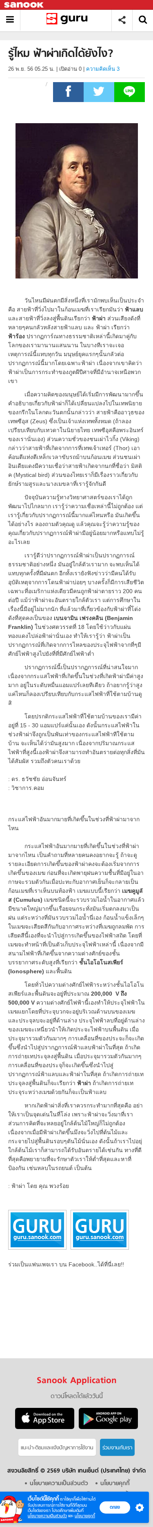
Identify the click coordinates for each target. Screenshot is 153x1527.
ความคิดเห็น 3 (103, 69)
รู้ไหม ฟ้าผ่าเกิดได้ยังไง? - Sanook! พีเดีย (69, 20)
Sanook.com (24, 5)
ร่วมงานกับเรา (117, 1448)
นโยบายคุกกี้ (85, 1516)
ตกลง (115, 1507)
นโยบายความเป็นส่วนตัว (47, 1516)
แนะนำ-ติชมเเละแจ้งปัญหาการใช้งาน (57, 1448)
